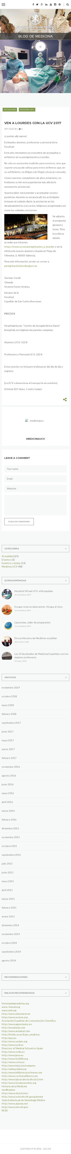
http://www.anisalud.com (16, 1031)
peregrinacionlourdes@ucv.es (20, 265)
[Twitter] (37, 4)
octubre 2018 (9, 696)
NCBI (5, 1110)
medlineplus (8, 1089)
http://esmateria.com (13, 1027)
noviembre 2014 (11, 934)
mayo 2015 (8, 881)
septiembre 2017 (11, 722)
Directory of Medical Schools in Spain (22, 1048)
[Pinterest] (60, 4)
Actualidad (18, 63)
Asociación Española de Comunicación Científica (29, 1020)
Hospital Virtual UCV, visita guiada (33, 591)
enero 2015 (8, 916)
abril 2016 (7, 801)
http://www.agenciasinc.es (17, 1024)
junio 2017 (7, 731)
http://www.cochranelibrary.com (20, 1075)
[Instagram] (55, 4)
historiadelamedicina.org (15, 1003)
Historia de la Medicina (14, 1086)
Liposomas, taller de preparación (32, 622)
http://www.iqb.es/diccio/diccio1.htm (22, 1079)
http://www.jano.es (12, 1055)
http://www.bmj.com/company (18, 1065)
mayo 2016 (8, 793)
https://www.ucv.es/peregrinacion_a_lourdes (29, 246)
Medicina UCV (19, 68)
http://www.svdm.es (13, 1051)
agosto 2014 (9, 960)
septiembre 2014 (11, 951)
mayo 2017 (8, 740)
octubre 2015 (9, 845)
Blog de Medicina (35, 36)
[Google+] (42, 4)
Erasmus (6, 559)
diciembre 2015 (10, 828)
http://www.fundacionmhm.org (19, 1082)
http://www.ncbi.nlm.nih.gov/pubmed (22, 1096)
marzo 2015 (8, 898)
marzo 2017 (8, 749)
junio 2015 (7, 872)
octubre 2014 (9, 942)
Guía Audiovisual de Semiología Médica (23, 1100)
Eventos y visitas (36, 63)
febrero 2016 (9, 819)
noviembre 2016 (11, 766)
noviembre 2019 (11, 687)
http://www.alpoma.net (15, 1103)
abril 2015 (7, 890)
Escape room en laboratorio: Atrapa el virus (38, 606)
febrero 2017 (9, 757)
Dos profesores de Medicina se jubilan (35, 638)
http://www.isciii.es (13, 1044)
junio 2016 (7, 784)
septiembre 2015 (11, 854)
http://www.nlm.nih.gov (15, 1106)
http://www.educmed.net (16, 1013)
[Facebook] (33, 4)
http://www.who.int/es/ (15, 1093)
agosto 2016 (9, 775)
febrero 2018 (9, 713)
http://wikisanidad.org (14, 1069)
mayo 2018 (8, 705)
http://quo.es (9, 1037)
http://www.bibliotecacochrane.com (22, 1072)
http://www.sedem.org (14, 1041)
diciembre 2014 (10, 925)
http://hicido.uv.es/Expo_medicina (20, 1034)
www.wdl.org (9, 1010)
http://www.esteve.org (15, 1017)
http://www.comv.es (13, 1062)
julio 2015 (7, 863)
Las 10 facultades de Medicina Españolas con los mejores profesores (41, 655)
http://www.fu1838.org (15, 1058)
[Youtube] (51, 4)
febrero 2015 (9, 907)
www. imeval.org (11, 1006)
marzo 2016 (8, 810)
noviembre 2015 (11, 837)
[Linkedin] (46, 4)
